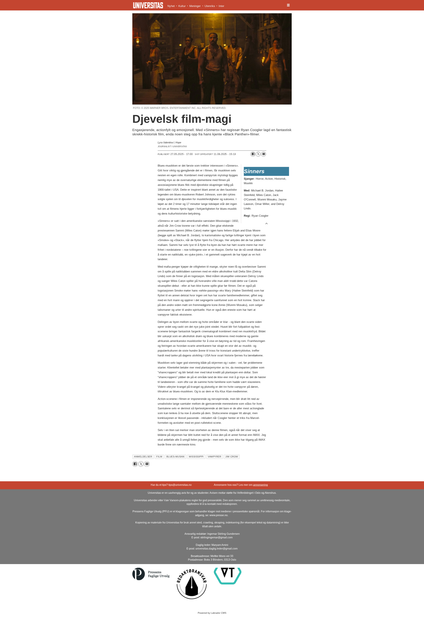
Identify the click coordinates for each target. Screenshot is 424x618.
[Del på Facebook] (252, 154)
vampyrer (214, 456)
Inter (221, 6)
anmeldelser (143, 456)
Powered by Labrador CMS (212, 613)
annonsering (260, 484)
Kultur (182, 6)
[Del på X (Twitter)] (258, 154)
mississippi (196, 456)
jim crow (231, 456)
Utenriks (210, 6)
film (159, 456)
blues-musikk (175, 456)
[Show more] (266, 223)
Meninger (195, 6)
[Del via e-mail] (263, 154)
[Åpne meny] (288, 5)
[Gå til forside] (148, 5)
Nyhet (171, 6)
